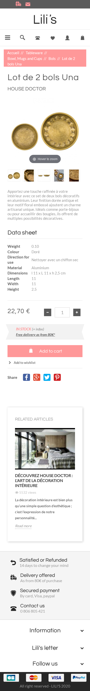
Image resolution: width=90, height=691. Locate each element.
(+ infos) (38, 329)
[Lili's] (45, 19)
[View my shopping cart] (82, 36)
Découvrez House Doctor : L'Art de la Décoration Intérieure (44, 480)
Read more (23, 526)
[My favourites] (52, 38)
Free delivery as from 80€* (35, 334)
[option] (14, 175)
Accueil (13, 52)
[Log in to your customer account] (67, 41)
